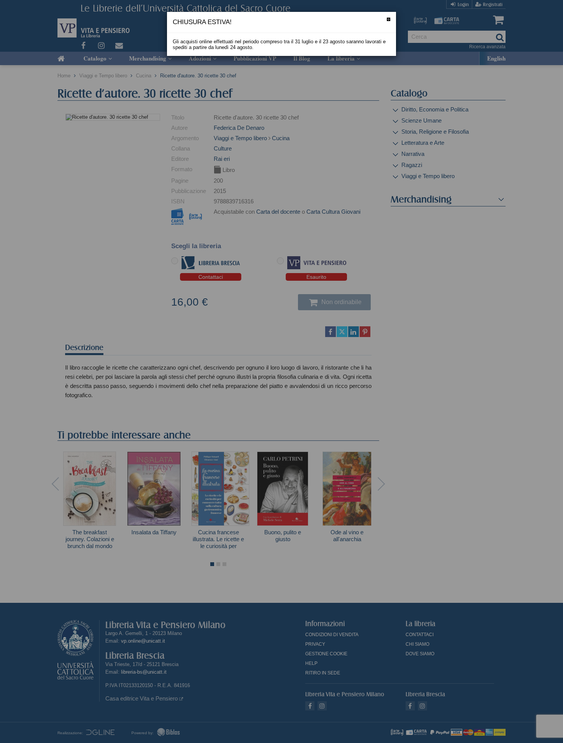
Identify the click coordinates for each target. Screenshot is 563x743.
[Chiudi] (388, 19)
